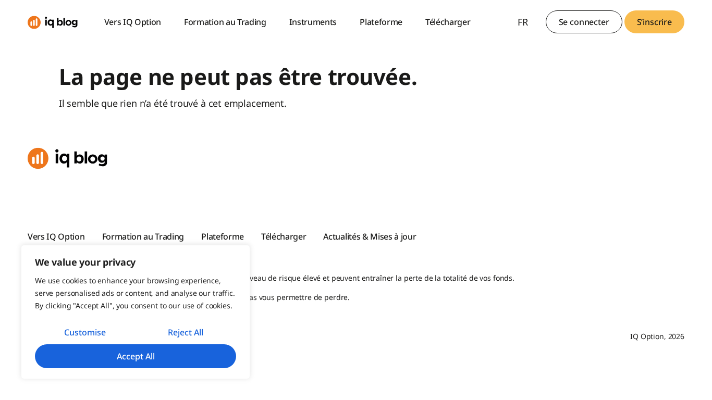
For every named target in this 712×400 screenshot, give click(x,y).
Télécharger (447, 22)
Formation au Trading (225, 22)
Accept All (136, 356)
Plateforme (381, 22)
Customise (85, 332)
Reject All (185, 332)
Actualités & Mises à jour (369, 236)
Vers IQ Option (133, 22)
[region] (135, 312)
